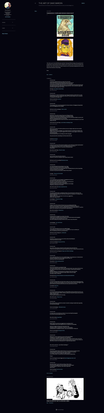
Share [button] (36, 11)
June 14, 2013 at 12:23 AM (54, 346)
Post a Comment (50, 373)
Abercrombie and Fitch (59, 261)
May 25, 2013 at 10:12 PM (53, 211)
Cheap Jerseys (59, 296)
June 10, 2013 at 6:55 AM (53, 308)
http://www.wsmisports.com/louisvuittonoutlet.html (64, 275)
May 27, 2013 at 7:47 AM (53, 234)
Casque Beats (59, 317)
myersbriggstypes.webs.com (70, 358)
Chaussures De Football (58, 173)
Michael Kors (60, 210)
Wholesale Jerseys (64, 160)
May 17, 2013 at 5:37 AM (53, 151)
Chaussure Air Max (61, 241)
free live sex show (59, 369)
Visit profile (7, 16)
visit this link (64, 232)
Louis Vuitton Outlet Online (58, 88)
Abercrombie (64, 109)
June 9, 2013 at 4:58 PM (53, 298)
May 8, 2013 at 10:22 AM (53, 110)
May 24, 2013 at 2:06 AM (53, 200)
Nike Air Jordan (62, 150)
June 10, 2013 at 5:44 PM (53, 318)
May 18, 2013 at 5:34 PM (53, 188)
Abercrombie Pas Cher (62, 186)
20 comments (51, 402)
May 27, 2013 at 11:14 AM (53, 243)
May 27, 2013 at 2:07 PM (53, 252)
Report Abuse (5, 33)
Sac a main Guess (59, 222)
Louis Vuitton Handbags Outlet (67, 122)
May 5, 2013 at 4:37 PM (53, 90)
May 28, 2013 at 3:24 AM (53, 262)
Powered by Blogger (61, 409)
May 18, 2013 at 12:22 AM (53, 161)
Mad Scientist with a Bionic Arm (58, 401)
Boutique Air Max (61, 330)
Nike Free (56, 285)
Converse (59, 99)
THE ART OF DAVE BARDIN (50, 3)
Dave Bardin (8, 10)
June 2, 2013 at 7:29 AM (53, 287)
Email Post (50, 74)
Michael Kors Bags (59, 198)
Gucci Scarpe (55, 138)
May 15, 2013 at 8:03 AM (53, 140)
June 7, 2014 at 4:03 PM (53, 370)
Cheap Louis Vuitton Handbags (67, 250)
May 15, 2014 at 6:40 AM (53, 359)
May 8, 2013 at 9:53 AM (53, 100)
